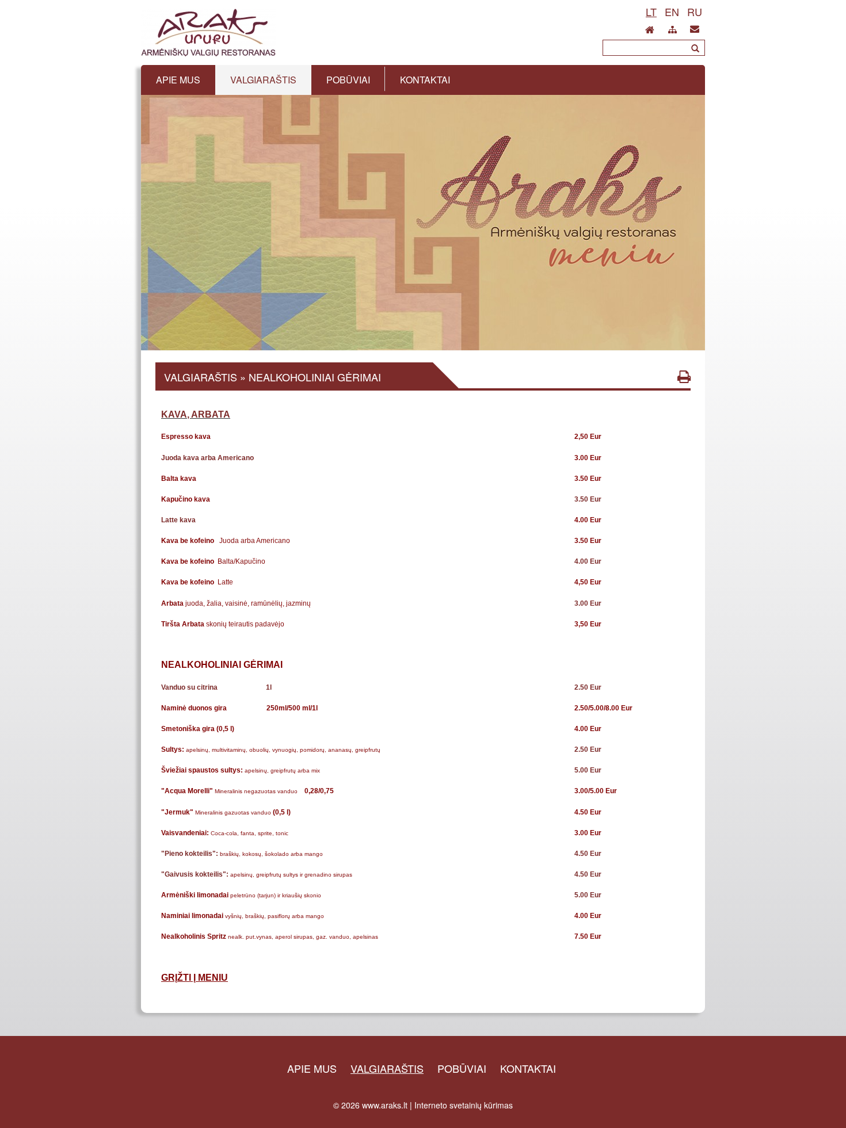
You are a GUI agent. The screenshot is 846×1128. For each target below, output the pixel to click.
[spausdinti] (684, 376)
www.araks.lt (384, 1105)
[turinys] (672, 28)
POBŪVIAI (461, 1068)
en (672, 11)
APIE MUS (312, 1068)
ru (694, 11)
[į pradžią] (649, 26)
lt (651, 11)
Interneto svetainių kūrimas (463, 1105)
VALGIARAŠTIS (387, 1068)
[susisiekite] (694, 26)
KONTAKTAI (528, 1068)
